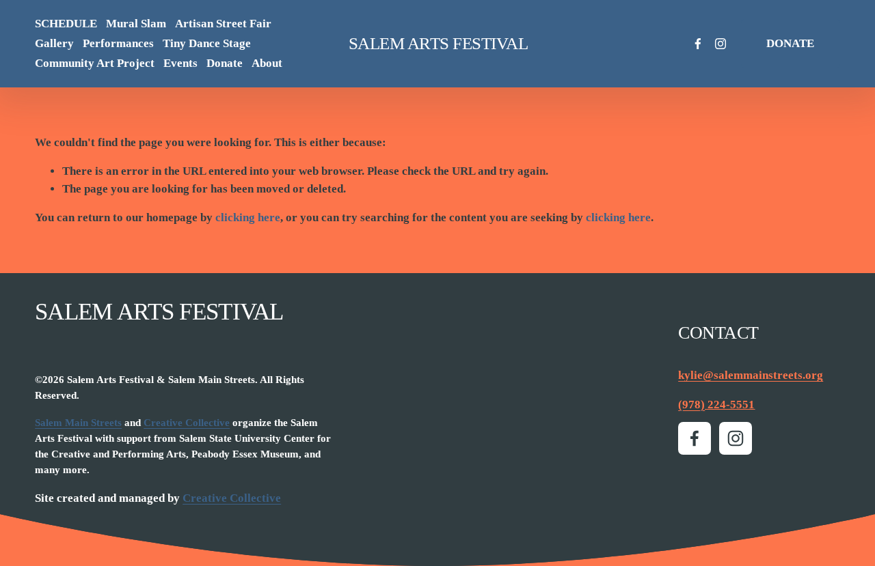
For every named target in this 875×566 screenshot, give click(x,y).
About (267, 63)
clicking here (247, 217)
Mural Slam (136, 23)
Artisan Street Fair (223, 23)
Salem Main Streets (78, 422)
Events (180, 63)
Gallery (54, 43)
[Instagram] (720, 44)
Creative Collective (187, 422)
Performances (118, 43)
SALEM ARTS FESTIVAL (438, 43)
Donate (224, 63)
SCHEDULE (66, 23)
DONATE (790, 43)
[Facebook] (698, 44)
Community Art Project (94, 63)
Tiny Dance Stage (207, 43)
